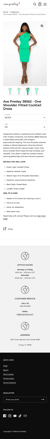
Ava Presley (21, 431)
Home (5, 12)
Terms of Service (9, 383)
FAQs (5, 366)
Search (5, 370)
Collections (14, 12)
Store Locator (8, 374)
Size (6, 124)
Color (7, 115)
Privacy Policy (8, 378)
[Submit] (42, 399)
